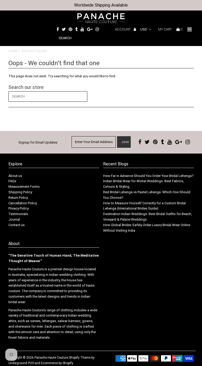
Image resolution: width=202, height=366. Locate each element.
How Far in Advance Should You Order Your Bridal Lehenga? (148, 176)
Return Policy (18, 198)
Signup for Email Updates (38, 142)
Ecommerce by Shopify (57, 363)
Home (13, 51)
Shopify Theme (79, 357)
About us (15, 176)
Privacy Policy (18, 208)
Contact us (16, 225)
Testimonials (18, 214)
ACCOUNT (123, 29)
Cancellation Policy (22, 203)
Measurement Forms (24, 187)
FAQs (12, 181)
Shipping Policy (20, 192)
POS (31, 363)
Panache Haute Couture (51, 357)
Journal (14, 219)
